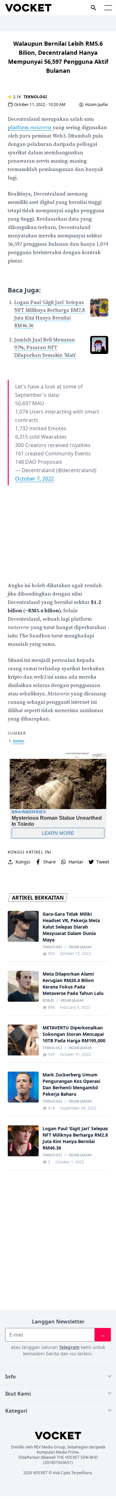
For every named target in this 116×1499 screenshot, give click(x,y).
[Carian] (93, 7)
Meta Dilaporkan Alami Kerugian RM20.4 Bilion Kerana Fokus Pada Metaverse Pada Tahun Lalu (73, 983)
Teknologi (35, 97)
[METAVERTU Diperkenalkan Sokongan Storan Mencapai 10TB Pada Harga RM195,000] (23, 1040)
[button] (108, 7)
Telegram (69, 1347)
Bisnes (48, 1000)
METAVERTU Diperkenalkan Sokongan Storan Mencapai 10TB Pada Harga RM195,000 (74, 1034)
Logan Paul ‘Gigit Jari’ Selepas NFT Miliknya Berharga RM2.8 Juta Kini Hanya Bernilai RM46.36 (75, 1138)
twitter (18, 741)
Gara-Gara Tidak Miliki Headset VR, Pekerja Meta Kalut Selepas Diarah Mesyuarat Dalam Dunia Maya (71, 927)
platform (30, 127)
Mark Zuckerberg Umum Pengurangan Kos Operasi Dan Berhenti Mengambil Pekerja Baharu (71, 1084)
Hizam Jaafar (96, 104)
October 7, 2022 (34, 478)
